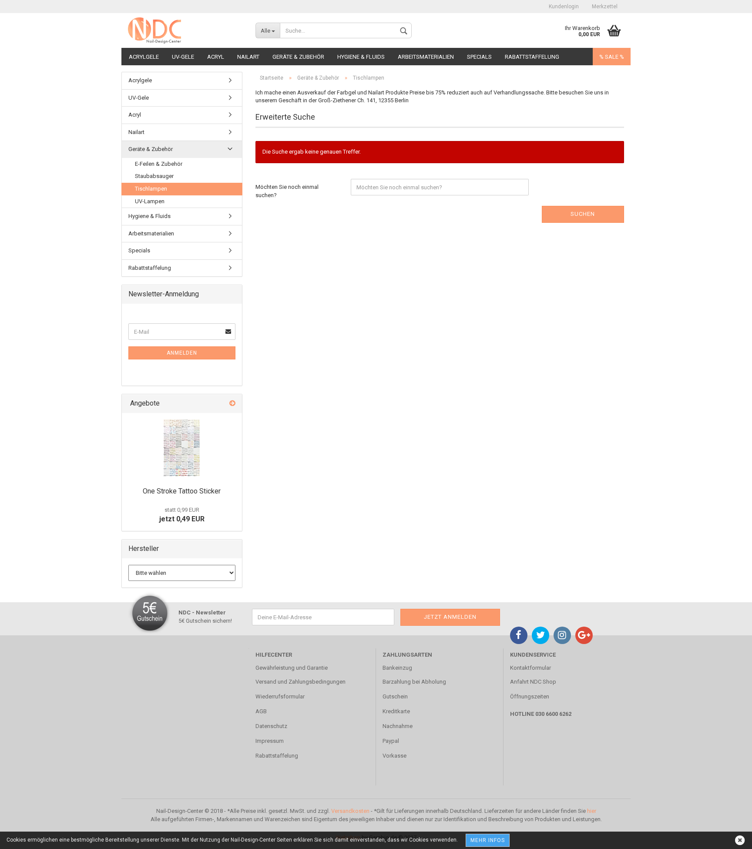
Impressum (269, 741)
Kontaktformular (530, 667)
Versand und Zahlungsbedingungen (300, 681)
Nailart (248, 57)
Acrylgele (144, 57)
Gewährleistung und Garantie (291, 667)
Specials (479, 57)
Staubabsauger (154, 176)
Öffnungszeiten (529, 696)
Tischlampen (151, 188)
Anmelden (182, 353)
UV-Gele (183, 57)
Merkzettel (605, 6)
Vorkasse (394, 755)
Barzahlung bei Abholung (414, 681)
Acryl (215, 57)
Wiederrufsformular (280, 696)
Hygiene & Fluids (361, 57)
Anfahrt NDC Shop (533, 681)
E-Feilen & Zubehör (158, 164)
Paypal (391, 741)
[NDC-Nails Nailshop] (185, 30)
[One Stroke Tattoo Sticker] (182, 447)
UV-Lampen (149, 201)
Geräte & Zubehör (298, 57)
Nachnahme (398, 726)
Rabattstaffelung (532, 57)
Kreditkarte (396, 711)
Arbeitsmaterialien (426, 57)
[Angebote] (232, 404)
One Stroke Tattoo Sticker (182, 491)
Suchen (583, 214)
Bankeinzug (397, 667)
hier (591, 811)
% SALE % (611, 57)
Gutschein (395, 696)
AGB (261, 711)
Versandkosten (350, 811)
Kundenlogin (564, 6)
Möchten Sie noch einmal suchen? (287, 191)
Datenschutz (271, 726)
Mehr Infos (487, 840)
